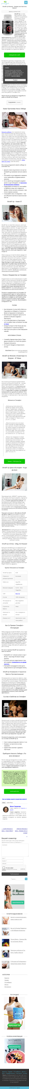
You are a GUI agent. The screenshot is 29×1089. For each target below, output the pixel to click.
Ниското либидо (6, 132)
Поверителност (10, 1073)
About (3, 802)
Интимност (8, 987)
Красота (7, 978)
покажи (18, 102)
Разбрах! (15, 80)
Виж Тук (18, 593)
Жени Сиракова (15, 806)
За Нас (25, 1073)
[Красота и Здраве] (5, 4)
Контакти (19, 1073)
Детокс (6, 984)
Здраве (7, 980)
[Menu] (26, 2)
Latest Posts (10, 802)
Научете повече (15, 76)
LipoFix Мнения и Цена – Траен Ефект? (7, 830)
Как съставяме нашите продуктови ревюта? (14, 799)
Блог (3, 1073)
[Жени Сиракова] (6, 812)
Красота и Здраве (16, 1087)
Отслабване (8, 982)
